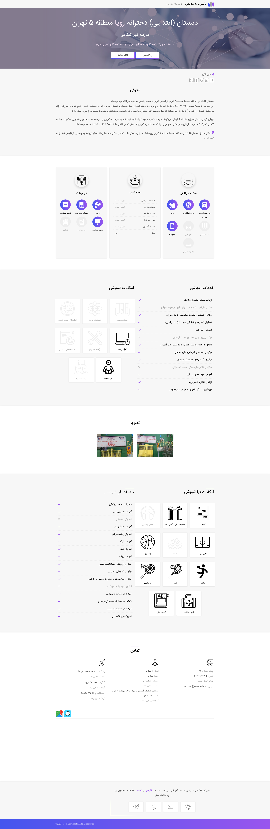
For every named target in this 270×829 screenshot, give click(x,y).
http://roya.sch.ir (87, 671)
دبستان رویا (91, 681)
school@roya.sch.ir (195, 686)
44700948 (108, 124)
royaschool (87, 692)
